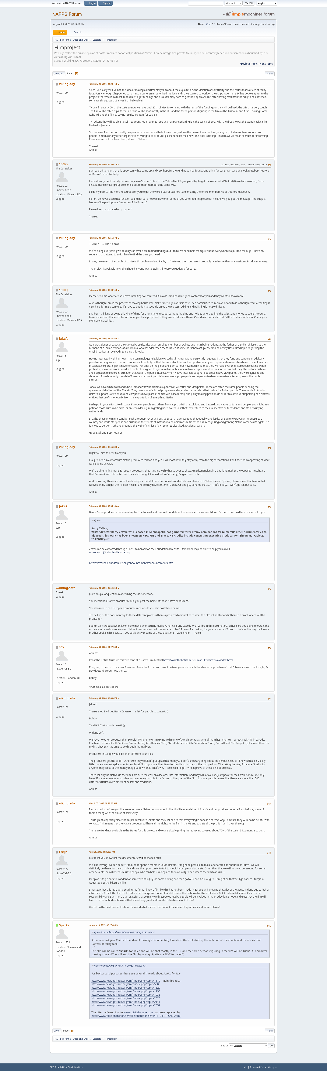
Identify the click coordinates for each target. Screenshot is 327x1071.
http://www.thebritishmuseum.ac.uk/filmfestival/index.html (198, 660)
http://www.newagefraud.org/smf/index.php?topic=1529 (125, 987)
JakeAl (64, 338)
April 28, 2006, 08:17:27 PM (102, 851)
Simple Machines (75, 1067)
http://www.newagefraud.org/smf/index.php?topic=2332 (125, 1005)
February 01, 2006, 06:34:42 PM (104, 164)
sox (61, 647)
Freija (63, 852)
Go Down (59, 73)
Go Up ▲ (272, 1067)
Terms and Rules (258, 1067)
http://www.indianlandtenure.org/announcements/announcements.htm (131, 563)
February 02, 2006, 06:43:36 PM (104, 338)
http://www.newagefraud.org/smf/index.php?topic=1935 (125, 994)
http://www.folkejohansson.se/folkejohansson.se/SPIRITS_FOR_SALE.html (136, 1016)
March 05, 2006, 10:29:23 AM (103, 803)
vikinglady (67, 84)
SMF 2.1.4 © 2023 (58, 1067)
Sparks (64, 925)
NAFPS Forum (67, 14)
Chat (208, 24)
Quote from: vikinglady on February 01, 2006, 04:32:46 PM (124, 932)
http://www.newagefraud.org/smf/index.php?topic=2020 (125, 998)
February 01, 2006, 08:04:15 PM (104, 289)
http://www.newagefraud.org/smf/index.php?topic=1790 (125, 991)
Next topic (266, 63)
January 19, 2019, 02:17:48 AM (103, 925)
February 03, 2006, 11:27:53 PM (104, 647)
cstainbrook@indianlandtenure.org (109, 552)
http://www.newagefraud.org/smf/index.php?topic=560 (125, 984)
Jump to (224, 1045)
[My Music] (57, 673)
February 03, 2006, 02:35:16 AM (104, 506)
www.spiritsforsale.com (138, 1012)
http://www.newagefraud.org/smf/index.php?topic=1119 (125, 980)
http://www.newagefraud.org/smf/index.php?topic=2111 (125, 1002)
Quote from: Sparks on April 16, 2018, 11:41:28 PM (120, 965)
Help (245, 1067)
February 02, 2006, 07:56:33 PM (104, 446)
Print (270, 73)
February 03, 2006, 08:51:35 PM (104, 587)
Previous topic (249, 63)
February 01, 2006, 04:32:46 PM (104, 83)
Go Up (57, 1030)
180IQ (63, 164)
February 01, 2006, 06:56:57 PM (104, 237)
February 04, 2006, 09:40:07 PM (104, 698)
